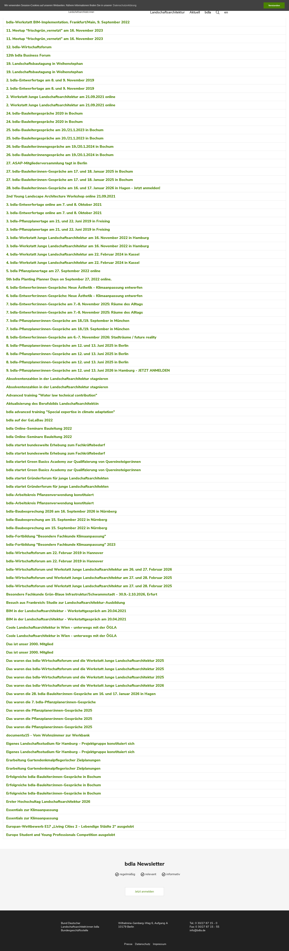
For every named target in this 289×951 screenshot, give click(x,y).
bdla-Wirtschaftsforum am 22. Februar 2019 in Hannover (54, 552)
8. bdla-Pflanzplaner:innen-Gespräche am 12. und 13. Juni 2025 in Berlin (67, 345)
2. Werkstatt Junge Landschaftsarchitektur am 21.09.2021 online (60, 96)
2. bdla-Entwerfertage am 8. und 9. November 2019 (50, 80)
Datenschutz (142, 944)
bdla (208, 12)
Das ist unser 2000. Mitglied (29, 644)
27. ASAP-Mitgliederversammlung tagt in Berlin (46, 163)
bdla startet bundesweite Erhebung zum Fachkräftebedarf (55, 445)
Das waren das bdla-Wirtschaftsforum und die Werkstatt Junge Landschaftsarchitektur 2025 (85, 660)
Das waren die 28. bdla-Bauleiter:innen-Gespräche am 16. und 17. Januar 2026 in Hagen (81, 693)
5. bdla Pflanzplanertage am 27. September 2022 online (53, 271)
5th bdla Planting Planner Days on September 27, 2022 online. (59, 279)
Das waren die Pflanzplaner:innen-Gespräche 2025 (49, 710)
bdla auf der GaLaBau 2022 (29, 420)
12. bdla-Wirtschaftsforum (28, 47)
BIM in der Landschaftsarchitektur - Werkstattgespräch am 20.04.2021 (66, 610)
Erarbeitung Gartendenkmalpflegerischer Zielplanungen (53, 760)
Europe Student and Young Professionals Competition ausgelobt (60, 834)
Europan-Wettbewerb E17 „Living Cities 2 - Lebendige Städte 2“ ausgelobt (70, 826)
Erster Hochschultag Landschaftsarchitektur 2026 (48, 801)
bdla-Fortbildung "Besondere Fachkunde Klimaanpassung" (56, 536)
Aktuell (195, 12)
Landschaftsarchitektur (167, 12)
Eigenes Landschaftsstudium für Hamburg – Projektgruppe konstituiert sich (70, 743)
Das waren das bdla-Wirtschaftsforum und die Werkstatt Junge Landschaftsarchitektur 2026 (85, 685)
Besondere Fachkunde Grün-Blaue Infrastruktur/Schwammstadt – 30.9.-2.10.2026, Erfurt (81, 594)
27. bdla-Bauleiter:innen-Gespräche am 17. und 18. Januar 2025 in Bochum (69, 171)
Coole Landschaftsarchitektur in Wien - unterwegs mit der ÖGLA (61, 627)
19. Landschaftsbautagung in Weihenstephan (44, 63)
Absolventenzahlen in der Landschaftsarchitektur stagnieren (57, 378)
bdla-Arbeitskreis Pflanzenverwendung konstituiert (50, 494)
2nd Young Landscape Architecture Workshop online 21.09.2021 (60, 196)
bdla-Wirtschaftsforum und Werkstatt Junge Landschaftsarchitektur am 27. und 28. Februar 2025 (89, 577)
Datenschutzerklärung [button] (124, 5)
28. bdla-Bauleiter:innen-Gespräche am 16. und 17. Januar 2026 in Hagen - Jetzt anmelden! (83, 188)
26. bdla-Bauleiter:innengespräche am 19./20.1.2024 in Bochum (59, 146)
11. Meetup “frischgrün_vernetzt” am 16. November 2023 (54, 30)
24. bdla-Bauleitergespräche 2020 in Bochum (44, 113)
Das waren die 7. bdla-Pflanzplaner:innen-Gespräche (51, 702)
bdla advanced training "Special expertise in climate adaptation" (60, 411)
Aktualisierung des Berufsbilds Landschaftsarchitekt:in (52, 403)
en (226, 12)
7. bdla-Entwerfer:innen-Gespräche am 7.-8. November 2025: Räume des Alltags (74, 304)
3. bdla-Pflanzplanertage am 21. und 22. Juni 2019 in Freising (58, 221)
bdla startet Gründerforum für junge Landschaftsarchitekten (57, 478)
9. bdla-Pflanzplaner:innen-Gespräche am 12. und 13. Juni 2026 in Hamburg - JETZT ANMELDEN (88, 370)
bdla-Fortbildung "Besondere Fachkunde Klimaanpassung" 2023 (60, 544)
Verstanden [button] (274, 5)
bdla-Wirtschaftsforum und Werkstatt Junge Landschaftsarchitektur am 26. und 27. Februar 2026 (89, 569)
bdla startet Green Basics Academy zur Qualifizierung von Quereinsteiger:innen (73, 461)
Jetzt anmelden (144, 892)
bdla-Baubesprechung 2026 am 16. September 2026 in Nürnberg (61, 511)
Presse (128, 944)
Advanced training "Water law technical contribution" (51, 395)
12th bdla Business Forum (28, 55)
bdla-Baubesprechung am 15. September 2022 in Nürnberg (56, 519)
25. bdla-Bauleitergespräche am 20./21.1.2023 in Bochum (54, 130)
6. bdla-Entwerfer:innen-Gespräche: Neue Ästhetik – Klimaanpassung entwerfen (74, 287)
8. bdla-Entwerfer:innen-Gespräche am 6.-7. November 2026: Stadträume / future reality (81, 337)
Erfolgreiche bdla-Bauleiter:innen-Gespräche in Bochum (53, 776)
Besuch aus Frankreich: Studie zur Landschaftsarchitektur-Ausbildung (65, 602)
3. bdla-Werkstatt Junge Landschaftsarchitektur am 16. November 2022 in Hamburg (77, 237)
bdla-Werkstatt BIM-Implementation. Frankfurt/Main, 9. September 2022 (68, 22)
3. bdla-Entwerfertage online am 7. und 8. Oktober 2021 (54, 204)
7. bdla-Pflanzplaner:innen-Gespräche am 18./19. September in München (67, 320)
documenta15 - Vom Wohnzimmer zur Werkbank (48, 735)
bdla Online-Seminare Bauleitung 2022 (39, 428)
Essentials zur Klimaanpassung (32, 809)
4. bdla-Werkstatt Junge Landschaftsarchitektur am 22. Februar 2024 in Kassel (72, 254)
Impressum (159, 944)
